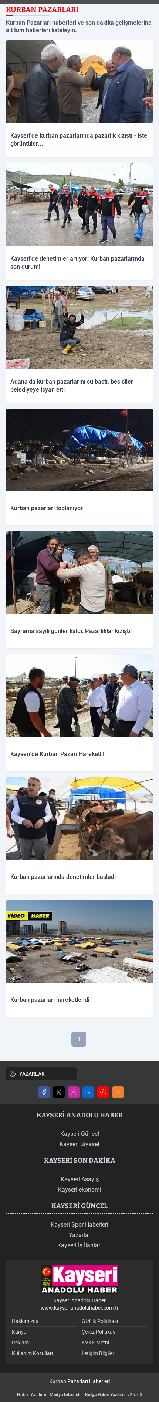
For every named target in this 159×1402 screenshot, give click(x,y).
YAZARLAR (32, 1074)
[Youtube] (103, 1092)
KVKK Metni (95, 1343)
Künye (19, 1332)
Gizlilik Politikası (100, 1321)
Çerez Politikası (99, 1332)
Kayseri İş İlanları (79, 1245)
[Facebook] (44, 1092)
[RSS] (118, 1092)
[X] (59, 1092)
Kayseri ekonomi (79, 1189)
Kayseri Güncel (79, 1133)
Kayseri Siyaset (79, 1144)
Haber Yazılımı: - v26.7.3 (79, 1394)
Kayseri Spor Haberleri (79, 1224)
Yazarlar (79, 1234)
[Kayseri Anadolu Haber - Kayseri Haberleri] (79, 1279)
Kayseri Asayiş (80, 1179)
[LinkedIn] (88, 1092)
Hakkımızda (25, 1321)
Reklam (20, 1343)
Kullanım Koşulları (32, 1353)
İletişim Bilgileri (98, 1353)
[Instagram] (74, 1092)
